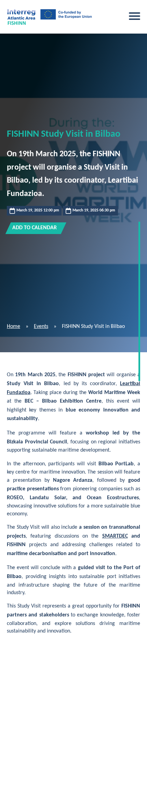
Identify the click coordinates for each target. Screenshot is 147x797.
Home (13, 326)
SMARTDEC (115, 536)
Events (41, 326)
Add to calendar (34, 228)
